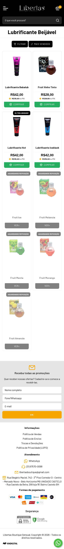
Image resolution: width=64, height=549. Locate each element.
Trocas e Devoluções (32, 443)
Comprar (18, 104)
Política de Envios (32, 438)
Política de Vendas (32, 434)
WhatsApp (34, 460)
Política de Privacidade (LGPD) (32, 447)
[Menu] (6, 8)
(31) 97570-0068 (34, 466)
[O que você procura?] (57, 20)
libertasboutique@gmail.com (34, 472)
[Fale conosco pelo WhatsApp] (58, 543)
